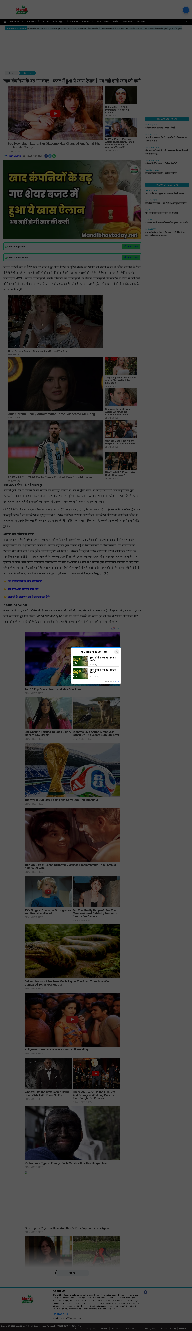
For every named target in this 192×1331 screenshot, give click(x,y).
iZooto (117, 681)
